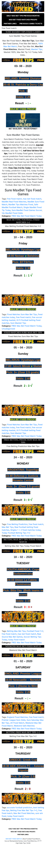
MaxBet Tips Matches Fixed (20, 204)
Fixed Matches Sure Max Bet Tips (22, 314)
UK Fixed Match (17, 723)
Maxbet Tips (36, 49)
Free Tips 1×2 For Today (19, 168)
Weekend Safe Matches (24, 726)
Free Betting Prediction (17, 524)
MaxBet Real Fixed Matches (14, 201)
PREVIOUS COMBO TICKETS (30, 24)
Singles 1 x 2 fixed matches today (25, 530)
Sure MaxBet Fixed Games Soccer (27, 210)
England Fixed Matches (17, 717)
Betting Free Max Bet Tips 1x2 (23, 810)
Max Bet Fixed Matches (23, 813)
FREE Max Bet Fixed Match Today (27, 216)
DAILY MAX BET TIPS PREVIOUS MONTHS (23, 16)
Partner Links (10, 24)
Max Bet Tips (7, 527)
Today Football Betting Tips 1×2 (16, 533)
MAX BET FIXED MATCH (14, 839)
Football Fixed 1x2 (35, 631)
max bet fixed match (32, 199)
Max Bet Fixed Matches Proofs (23, 20)
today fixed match (16, 639)
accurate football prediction (19, 807)
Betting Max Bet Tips (16, 631)
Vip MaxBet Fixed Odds (12, 213)
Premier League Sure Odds (14, 720)
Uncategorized (8, 329)
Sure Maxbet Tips (18, 323)
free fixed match (14, 199)
